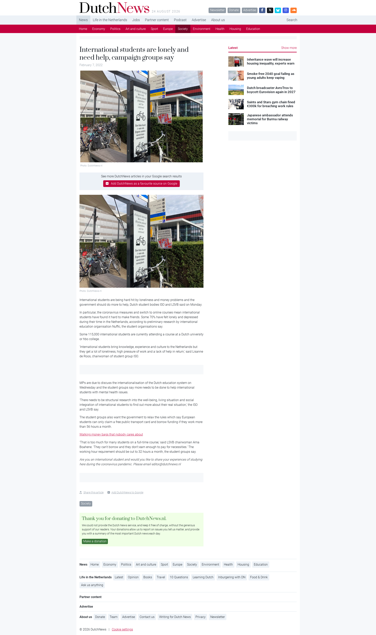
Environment (201, 29)
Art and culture (136, 29)
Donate (234, 10)
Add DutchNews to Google (127, 492)
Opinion (133, 577)
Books (147, 577)
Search (292, 20)
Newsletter (217, 10)
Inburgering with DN (231, 577)
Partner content (157, 20)
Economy (98, 29)
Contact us (147, 617)
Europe (168, 29)
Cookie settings (122, 629)
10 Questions (179, 577)
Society (183, 29)
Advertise (249, 10)
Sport (154, 29)
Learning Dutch (203, 577)
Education (253, 29)
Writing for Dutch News (175, 617)
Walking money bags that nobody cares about (111, 434)
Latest (233, 48)
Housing (235, 29)
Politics (115, 29)
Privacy (200, 617)
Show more (289, 48)
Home (83, 29)
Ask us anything (92, 585)
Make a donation (95, 541)
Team (114, 617)
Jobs (136, 20)
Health (219, 29)
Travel (161, 577)
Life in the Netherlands (110, 20)
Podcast (180, 20)
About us (218, 20)
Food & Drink (259, 577)
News (83, 20)
